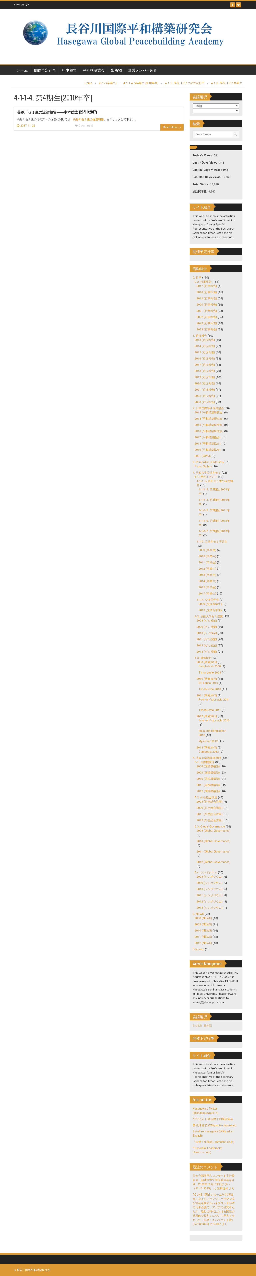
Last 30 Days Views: (207, 170)
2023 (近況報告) (205, 402)
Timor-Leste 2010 (210, 689)
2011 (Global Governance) (213, 851)
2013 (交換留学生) (210, 610)
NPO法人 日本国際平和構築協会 (213, 1119)
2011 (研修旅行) (207, 695)
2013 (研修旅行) (207, 747)
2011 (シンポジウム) (210, 895)
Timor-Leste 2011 (210, 710)
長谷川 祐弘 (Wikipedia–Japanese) (214, 1125)
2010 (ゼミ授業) (207, 633)
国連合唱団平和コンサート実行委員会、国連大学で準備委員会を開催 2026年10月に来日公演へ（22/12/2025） (214, 1182)
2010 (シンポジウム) (210, 889)
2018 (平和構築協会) (208, 443)
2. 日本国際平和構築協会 (208, 408)
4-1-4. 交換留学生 (208, 599)
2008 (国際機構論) (208, 766)
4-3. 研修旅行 (203, 658)
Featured (198, 949)
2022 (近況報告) (205, 396)
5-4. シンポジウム (206, 872)
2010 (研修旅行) (207, 678)
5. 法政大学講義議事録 (207, 758)
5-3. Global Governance (210, 826)
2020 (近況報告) (205, 383)
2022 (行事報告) (207, 317)
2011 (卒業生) (207, 562)
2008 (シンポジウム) (210, 876)
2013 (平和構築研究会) (209, 412)
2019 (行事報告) (207, 298)
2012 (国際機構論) (208, 791)
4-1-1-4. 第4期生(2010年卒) (140, 83)
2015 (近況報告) (205, 352)
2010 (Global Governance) (213, 841)
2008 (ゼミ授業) (207, 620)
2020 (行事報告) (207, 304)
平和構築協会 (94, 70)
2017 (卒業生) (108, 83)
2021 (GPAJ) (203, 456)
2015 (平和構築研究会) (209, 425)
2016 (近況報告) (205, 358)
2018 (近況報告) (205, 371)
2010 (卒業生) (207, 556)
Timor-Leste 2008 (210, 672)
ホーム (22, 70)
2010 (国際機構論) (208, 779)
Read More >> (172, 127)
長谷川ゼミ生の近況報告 (88, 119)
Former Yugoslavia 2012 (214, 720)
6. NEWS (198, 914)
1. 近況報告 (200, 335)
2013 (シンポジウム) (210, 907)
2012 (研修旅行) (207, 716)
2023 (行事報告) (207, 323)
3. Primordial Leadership (208, 462)
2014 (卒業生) (207, 581)
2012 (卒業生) (207, 568)
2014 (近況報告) (205, 346)
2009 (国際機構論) (208, 772)
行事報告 (69, 70)
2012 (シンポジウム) (210, 901)
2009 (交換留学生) (210, 604)
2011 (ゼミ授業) (207, 639)
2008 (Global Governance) (213, 830)
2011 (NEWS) (203, 937)
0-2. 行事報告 (203, 282)
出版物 (116, 70)
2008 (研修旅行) (207, 662)
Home (88, 83)
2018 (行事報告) (207, 292)
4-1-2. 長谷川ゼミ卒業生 (226, 83)
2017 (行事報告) (207, 286)
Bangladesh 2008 (210, 666)
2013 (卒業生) (207, 575)
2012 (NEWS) (203, 943)
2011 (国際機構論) (208, 785)
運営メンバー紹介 (142, 70)
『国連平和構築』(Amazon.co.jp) (213, 1142)
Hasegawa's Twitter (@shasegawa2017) (205, 1110)
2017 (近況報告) (205, 365)
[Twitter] (238, 4)
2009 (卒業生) (207, 550)
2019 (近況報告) (205, 377)
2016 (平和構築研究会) (209, 431)
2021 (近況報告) (205, 389)
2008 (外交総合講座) (210, 801)
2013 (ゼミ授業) (207, 651)
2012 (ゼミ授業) (207, 645)
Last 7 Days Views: (206, 162)
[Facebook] (232, 4)
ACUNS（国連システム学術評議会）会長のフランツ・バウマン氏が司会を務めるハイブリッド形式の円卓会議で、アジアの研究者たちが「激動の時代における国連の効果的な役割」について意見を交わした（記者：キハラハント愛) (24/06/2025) (214, 1209)
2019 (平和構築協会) (208, 450)
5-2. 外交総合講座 (206, 797)
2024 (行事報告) (207, 329)
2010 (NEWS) (203, 930)
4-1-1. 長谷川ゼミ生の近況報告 (184, 83)
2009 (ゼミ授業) (207, 627)
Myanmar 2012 (208, 741)
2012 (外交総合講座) (210, 820)
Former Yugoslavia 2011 (214, 699)
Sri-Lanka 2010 (208, 683)
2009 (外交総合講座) (210, 808)
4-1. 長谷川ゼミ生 (206, 477)
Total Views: (201, 184)
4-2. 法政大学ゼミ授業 (209, 616)
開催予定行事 (45, 70)
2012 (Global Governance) (213, 862)
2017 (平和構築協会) (208, 437)
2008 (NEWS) (203, 918)
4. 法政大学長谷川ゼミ (207, 472)
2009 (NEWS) (203, 924)
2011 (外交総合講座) (210, 814)
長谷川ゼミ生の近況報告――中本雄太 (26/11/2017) (57, 111)
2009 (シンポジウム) (210, 883)
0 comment (86, 125)
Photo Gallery (203, 466)
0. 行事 (197, 277)
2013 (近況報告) (205, 340)
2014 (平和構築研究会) (209, 418)
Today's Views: (203, 155)
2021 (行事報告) (207, 311)
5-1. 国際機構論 (204, 762)
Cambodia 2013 (209, 751)
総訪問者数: (200, 191)
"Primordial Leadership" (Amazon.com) (207, 1150)
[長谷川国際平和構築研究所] (126, 36)
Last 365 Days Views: (207, 177)
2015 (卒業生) (207, 587)
